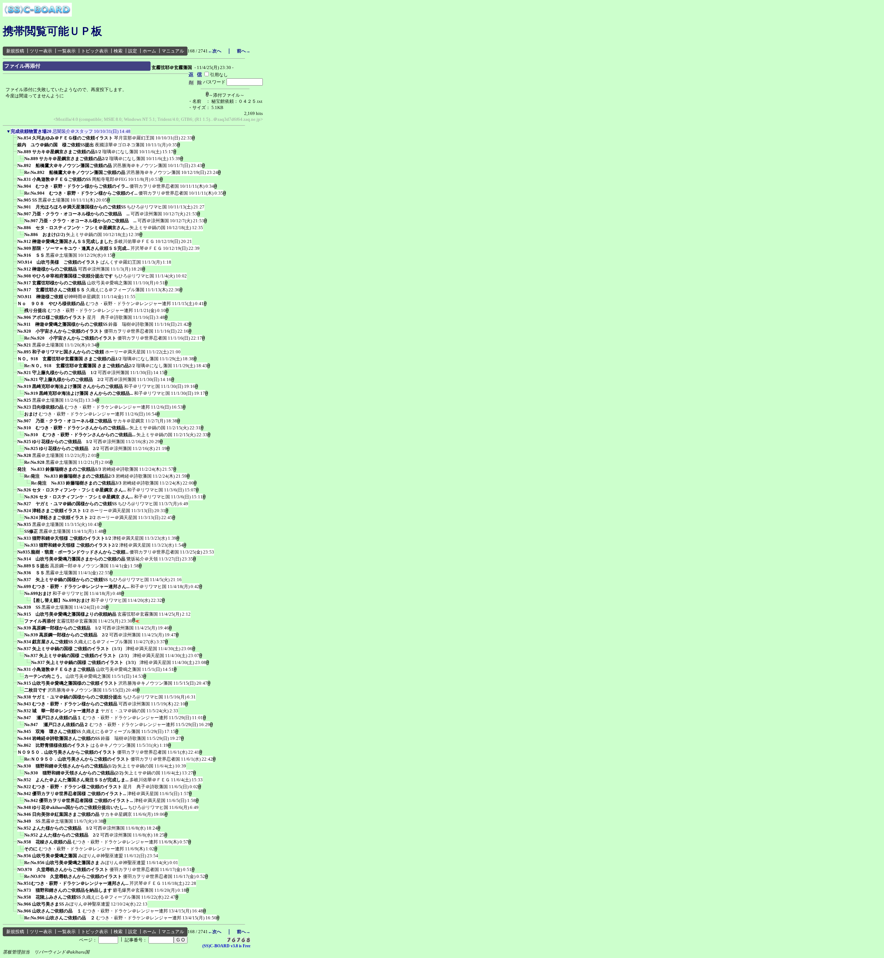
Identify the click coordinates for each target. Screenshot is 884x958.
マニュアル (173, 50)
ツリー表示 (41, 50)
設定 (132, 50)
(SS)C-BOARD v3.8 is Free (226, 946)
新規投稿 (15, 50)
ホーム (149, 50)
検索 (118, 50)
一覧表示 (67, 50)
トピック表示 (94, 50)
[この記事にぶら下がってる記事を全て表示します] (13, 140)
